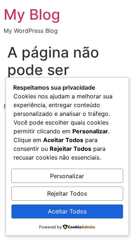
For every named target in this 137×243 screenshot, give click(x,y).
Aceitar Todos (67, 211)
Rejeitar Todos (67, 193)
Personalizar (67, 176)
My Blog (32, 14)
